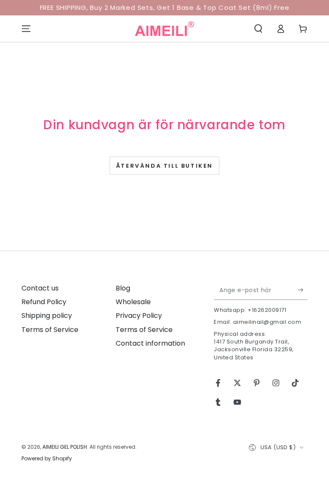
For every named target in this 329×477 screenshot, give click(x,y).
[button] (258, 28)
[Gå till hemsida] (164, 28)
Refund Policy (43, 302)
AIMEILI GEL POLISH (64, 446)
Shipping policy (46, 315)
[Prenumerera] (303, 290)
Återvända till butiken (164, 166)
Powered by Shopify (46, 458)
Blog (123, 288)
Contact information (150, 343)
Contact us (40, 288)
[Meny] (26, 28)
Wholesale (133, 302)
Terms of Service (49, 330)
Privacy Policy (139, 315)
